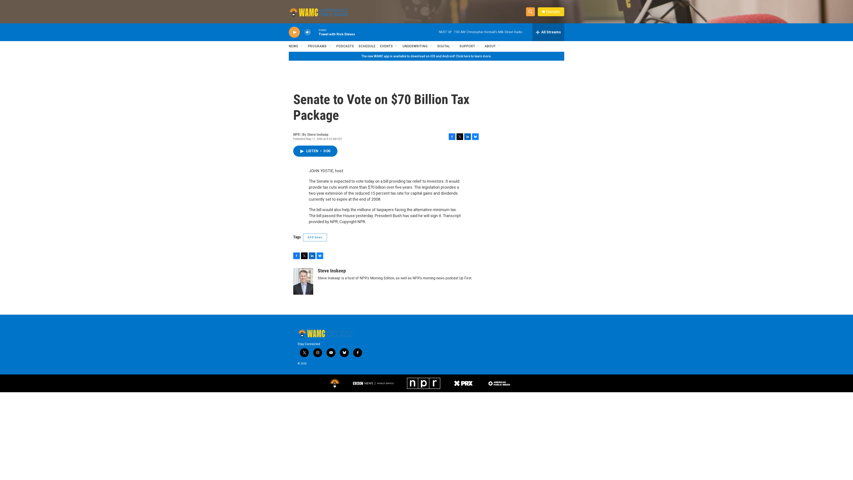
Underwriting (415, 46)
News (293, 46)
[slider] (314, 32)
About (490, 46)
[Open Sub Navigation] (301, 46)
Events (386, 46)
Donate (553, 11)
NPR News (315, 237)
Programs (317, 46)
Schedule (367, 46)
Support (467, 46)
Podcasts (345, 46)
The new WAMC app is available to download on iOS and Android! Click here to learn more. (426, 56)
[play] (294, 32)
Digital (443, 46)
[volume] (307, 32)
